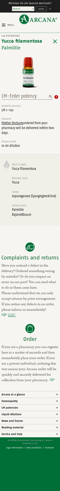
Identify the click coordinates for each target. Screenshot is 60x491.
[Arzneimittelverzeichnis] (55, 41)
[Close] (50, 9)
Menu (10, 25)
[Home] (38, 23)
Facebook (49, 447)
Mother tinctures (12, 123)
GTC (12, 315)
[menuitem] (7, 25)
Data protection (34, 447)
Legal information (14, 447)
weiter (41, 9)
